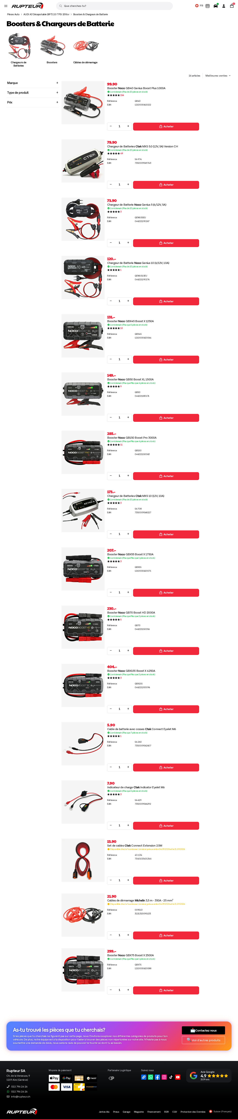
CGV (174, 1111)
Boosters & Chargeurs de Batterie (90, 14)
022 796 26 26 (19, 1086)
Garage (126, 1111)
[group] (18, 52)
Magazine (139, 1111)
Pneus (116, 1111)
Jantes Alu (104, 1111)
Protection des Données (193, 1111)
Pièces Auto (13, 14)
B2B (166, 1111)
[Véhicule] (215, 6)
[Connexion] (223, 6)
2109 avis (205, 1079)
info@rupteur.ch (20, 1096)
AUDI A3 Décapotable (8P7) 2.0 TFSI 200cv (46, 14)
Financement (154, 1111)
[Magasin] (207, 6)
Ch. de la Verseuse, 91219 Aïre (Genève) (18, 1075)
